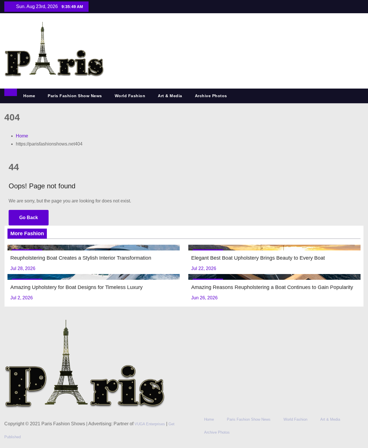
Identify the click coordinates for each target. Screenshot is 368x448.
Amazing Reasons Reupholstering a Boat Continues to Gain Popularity (272, 287)
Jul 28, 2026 (22, 268)
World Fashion (130, 95)
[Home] (10, 92)
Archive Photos (211, 95)
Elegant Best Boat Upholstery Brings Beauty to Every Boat (258, 258)
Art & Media (170, 95)
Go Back (28, 217)
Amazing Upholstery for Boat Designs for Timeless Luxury (76, 287)
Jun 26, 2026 (204, 297)
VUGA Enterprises (150, 424)
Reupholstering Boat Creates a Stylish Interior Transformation (80, 258)
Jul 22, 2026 (203, 268)
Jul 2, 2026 (21, 297)
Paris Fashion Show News (75, 95)
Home (29, 95)
